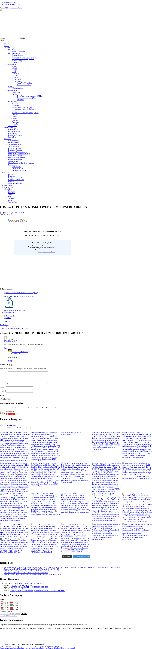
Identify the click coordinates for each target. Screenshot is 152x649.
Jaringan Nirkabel (14, 146)
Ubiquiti (15, 77)
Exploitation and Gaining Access (23, 59)
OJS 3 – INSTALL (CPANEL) (10, 327)
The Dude (15, 74)
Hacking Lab (16, 62)
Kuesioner (11, 165)
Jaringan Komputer (14, 144)
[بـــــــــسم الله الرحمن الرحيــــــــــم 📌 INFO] (137, 507)
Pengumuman (12, 133)
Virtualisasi (16, 81)
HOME (6, 44)
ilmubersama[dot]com (52, 646)
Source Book (12, 137)
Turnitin (15, 114)
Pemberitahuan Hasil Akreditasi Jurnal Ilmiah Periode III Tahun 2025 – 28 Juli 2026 (31, 569)
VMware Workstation (24, 85)
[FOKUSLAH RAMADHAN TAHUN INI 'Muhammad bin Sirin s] (15, 446)
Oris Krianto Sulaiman (20, 352)
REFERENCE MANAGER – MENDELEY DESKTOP (29, 587)
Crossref (15, 103)
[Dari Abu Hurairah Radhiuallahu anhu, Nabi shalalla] (76, 477)
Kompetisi (11, 176)
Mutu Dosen (16, 167)
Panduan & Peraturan (15, 135)
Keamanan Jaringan (14, 148)
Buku (10, 196)
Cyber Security (17, 61)
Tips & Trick (12, 126)
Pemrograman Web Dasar (16, 155)
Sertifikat (11, 198)
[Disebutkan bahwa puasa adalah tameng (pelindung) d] (106, 446)
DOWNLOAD (9, 128)
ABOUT (7, 189)
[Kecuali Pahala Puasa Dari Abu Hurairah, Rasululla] (106, 477)
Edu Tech (11, 49)
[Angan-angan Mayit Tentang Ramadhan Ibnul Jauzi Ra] (137, 477)
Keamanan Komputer (15, 150)
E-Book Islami (13, 129)
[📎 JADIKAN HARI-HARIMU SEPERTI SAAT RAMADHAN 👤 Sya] (45, 507)
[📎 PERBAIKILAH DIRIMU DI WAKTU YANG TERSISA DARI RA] (15, 507)
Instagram (15, 120)
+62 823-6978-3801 (10, 2)
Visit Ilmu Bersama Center (13, 8)
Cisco (14, 66)
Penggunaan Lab (17, 168)
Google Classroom (18, 51)
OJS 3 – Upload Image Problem (22, 589)
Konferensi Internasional (16, 180)
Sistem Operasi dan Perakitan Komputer (21, 163)
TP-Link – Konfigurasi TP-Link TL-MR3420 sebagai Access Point (26, 573)
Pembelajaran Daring (19, 170)
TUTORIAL (8, 47)
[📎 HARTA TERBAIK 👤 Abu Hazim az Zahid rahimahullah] (106, 507)
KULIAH (7, 139)
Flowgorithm (16, 92)
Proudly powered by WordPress (10, 646)
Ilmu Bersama (19, 212)
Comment (4, 384)
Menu (2, 40)
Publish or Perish (17, 111)
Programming (12, 90)
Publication (12, 101)
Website (2, 395)
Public (10, 200)
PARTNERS (8, 187)
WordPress (20, 100)
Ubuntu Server (17, 79)
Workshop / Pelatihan (15, 183)
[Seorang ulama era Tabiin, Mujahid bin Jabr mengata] (15, 477)
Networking (12, 64)
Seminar (11, 181)
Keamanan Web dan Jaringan (17, 152)
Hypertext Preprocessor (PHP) (26, 98)
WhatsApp (15, 122)
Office (10, 87)
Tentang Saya (12, 202)
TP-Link (15, 75)
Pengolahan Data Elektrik (16, 157)
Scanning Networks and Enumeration (24, 57)
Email (2, 391)
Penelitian (11, 193)
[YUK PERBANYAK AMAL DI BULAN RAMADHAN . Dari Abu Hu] (76, 507)
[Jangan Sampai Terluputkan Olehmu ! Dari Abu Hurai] (45, 477)
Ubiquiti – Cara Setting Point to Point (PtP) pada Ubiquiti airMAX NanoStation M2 (31, 571)
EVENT (7, 172)
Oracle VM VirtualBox (24, 83)
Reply (6, 348)
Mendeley (15, 105)
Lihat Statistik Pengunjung (8, 616)
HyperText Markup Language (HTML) (29, 96)
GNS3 (14, 70)
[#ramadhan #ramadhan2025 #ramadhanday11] (76, 446)
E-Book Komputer (14, 131)
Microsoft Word (17, 88)
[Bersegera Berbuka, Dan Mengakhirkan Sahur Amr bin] (45, 446)
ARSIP (6, 46)
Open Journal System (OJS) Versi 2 (24, 107)
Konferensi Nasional (15, 178)
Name (2, 387)
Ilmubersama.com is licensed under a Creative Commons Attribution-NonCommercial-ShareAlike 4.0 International (37, 648)
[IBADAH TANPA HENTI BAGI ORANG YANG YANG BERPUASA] (137, 446)
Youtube (15, 124)
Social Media (12, 118)
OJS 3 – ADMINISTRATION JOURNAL (14, 328)
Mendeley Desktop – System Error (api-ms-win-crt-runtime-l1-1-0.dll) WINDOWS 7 (37, 591)
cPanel (14, 68)
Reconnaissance (17, 55)
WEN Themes (39, 646)
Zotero (14, 116)
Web (13, 94)
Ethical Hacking (13, 53)
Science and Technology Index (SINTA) (25, 113)
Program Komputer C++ (16, 159)
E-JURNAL (8, 185)
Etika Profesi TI (13, 142)
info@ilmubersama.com (12, 4)
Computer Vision (13, 141)
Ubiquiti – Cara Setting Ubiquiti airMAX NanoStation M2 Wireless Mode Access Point (32, 574)
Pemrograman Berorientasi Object (19, 154)
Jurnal (10, 195)
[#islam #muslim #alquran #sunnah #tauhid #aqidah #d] (106, 538)
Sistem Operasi (13, 161)
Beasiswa (11, 174)
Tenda (14, 72)
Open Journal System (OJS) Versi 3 (24, 109)
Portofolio (11, 191)
